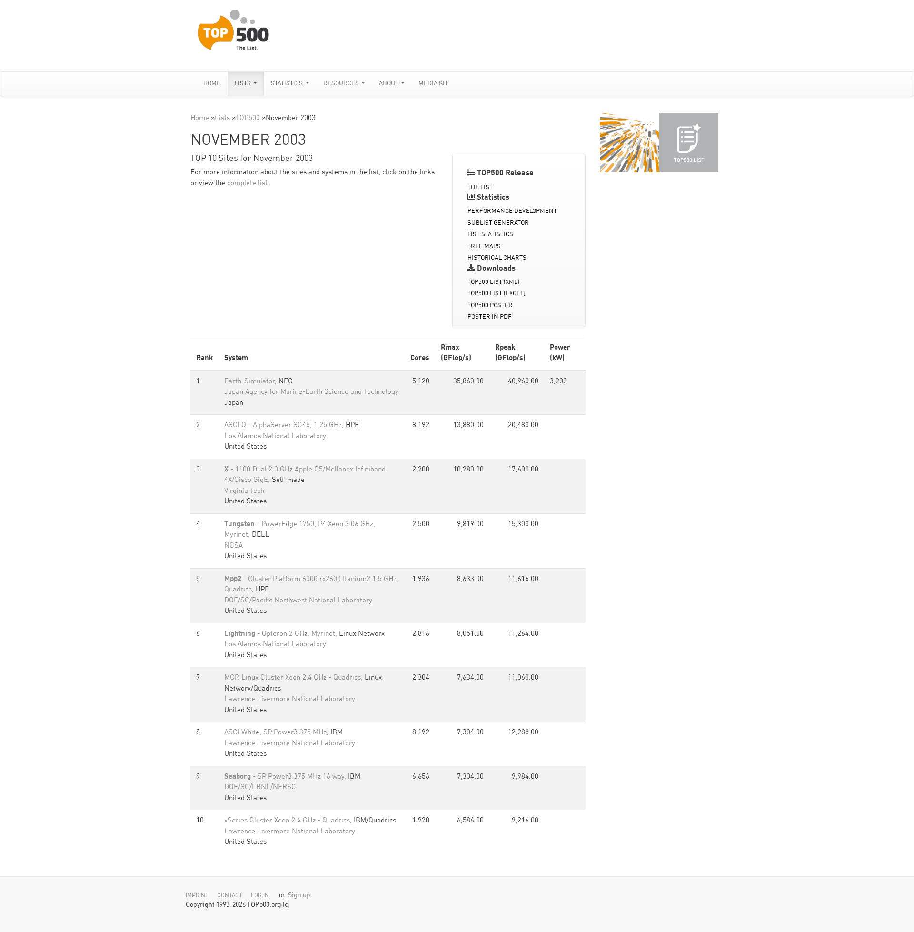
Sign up (299, 895)
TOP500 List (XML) (493, 282)
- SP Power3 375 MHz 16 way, (286, 777)
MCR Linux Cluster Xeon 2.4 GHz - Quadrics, (294, 677)
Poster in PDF (489, 317)
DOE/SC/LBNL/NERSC (260, 787)
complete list (247, 183)
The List (480, 187)
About (389, 83)
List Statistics (490, 234)
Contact (229, 896)
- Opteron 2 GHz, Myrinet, (281, 634)
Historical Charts (497, 258)
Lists (243, 83)
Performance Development (512, 211)
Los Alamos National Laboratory (275, 436)
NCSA (233, 546)
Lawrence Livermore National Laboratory (289, 699)
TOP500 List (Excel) (496, 294)
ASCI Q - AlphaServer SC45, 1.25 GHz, (285, 425)
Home (211, 83)
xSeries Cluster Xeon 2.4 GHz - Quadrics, (289, 820)
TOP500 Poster (490, 305)
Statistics (287, 83)
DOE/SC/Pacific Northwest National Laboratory (298, 600)
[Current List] (688, 142)
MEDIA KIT (433, 83)
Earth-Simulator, (251, 381)
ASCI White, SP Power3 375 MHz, (277, 732)
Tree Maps (484, 246)
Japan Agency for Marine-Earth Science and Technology (311, 392)
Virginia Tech (244, 491)
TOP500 (248, 118)
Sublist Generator (498, 223)
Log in (260, 896)
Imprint (197, 896)
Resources (341, 83)
